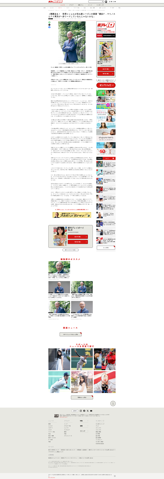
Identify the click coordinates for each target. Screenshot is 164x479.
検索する (102, 1)
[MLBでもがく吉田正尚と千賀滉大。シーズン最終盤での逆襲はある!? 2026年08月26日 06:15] (105, 359)
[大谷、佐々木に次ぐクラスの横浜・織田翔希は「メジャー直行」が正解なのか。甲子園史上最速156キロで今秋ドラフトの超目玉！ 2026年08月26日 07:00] (82, 359)
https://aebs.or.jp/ (63, 417)
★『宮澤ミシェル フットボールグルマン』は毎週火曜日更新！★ (71, 209)
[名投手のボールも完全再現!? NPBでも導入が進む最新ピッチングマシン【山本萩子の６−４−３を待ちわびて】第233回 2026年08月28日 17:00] (59, 359)
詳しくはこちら (51, 477)
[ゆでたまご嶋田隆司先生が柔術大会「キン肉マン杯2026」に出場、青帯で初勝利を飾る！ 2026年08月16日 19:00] (105, 382)
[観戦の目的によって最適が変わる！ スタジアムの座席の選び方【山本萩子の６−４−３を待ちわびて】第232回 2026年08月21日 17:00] (82, 382)
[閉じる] (115, 476)
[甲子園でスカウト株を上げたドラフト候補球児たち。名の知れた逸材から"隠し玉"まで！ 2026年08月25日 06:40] (59, 382)
